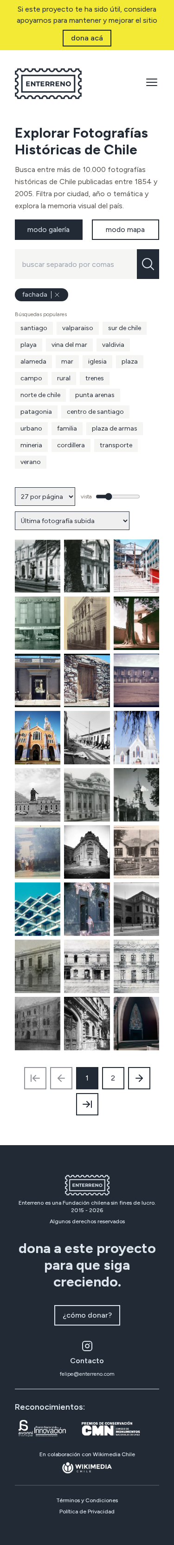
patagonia (36, 412)
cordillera (71, 445)
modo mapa (125, 229)
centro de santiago (95, 412)
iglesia (97, 361)
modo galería (48, 229)
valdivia (113, 345)
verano (30, 462)
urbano (31, 428)
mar (67, 361)
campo (31, 378)
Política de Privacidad (87, 1511)
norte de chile (40, 395)
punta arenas (95, 395)
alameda (33, 361)
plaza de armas (114, 428)
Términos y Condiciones (87, 1500)
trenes (94, 378)
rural (64, 378)
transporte (116, 445)
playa (28, 345)
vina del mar (69, 345)
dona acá (87, 37)
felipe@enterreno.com (87, 1374)
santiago (33, 328)
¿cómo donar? (87, 1315)
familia (67, 428)
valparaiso (77, 328)
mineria (31, 445)
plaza (130, 361)
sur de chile (124, 328)
